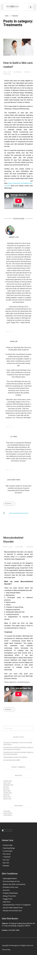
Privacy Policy (6, 949)
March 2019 (7, 796)
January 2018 (7, 798)
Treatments (7, 74)
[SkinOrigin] (12, 6)
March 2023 (7, 783)
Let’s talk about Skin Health (11, 760)
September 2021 (8, 785)
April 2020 (6, 794)
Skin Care (27, 72)
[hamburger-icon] (30, 7)
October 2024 (7, 781)
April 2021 (6, 789)
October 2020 (7, 792)
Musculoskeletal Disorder (13, 540)
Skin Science (7, 813)
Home (6, 16)
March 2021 (7, 791)
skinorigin (18, 72)
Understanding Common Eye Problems (15, 757)
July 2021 (6, 787)
